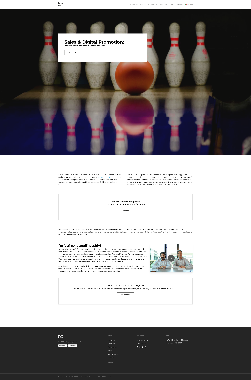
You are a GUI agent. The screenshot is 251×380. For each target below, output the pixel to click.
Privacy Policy (62, 345)
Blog (110, 351)
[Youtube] (142, 347)
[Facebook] (137, 347)
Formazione (112, 347)
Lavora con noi (113, 354)
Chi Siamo (111, 340)
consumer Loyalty (105, 177)
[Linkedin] (139, 347)
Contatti (111, 357)
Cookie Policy (72, 345)
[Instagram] (145, 347)
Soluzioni (111, 344)
